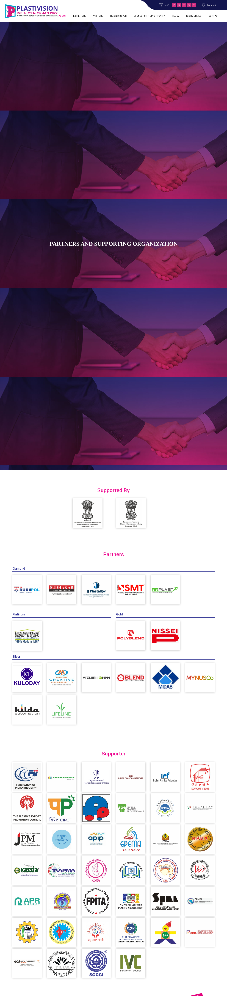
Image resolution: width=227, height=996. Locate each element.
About (62, 16)
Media (175, 16)
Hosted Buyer (118, 16)
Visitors (98, 16)
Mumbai (211, 5)
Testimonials (193, 16)
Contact (214, 16)
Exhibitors (79, 16)
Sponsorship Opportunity (149, 16)
